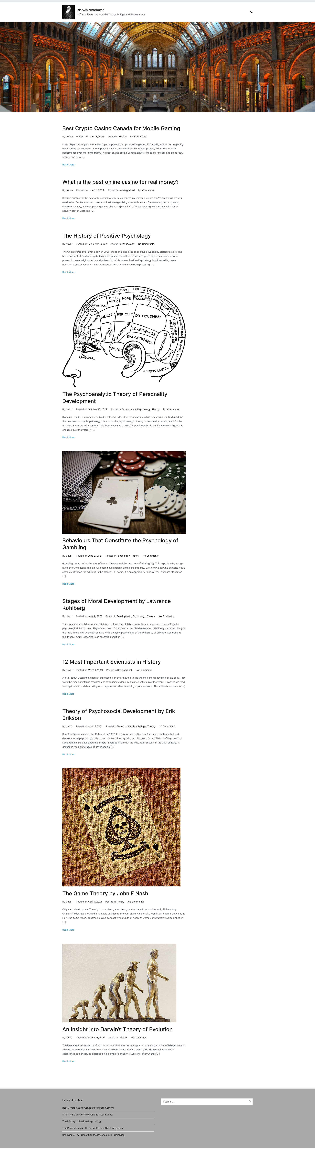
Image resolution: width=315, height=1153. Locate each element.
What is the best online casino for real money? (120, 182)
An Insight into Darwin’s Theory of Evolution (117, 1029)
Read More (68, 164)
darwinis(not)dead (91, 10)
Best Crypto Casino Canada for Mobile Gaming (121, 128)
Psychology (128, 243)
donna (69, 136)
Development (128, 409)
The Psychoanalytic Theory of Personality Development (93, 1128)
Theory (123, 136)
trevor (69, 243)
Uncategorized (126, 190)
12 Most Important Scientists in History (111, 662)
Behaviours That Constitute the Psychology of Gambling (93, 1134)
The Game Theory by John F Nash (105, 893)
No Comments (138, 136)
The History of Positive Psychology (106, 235)
